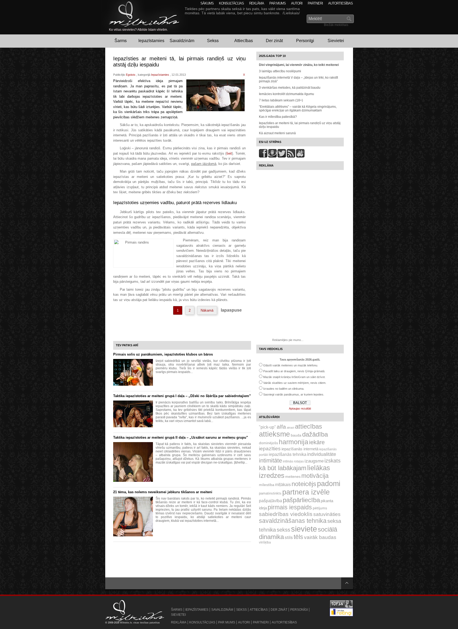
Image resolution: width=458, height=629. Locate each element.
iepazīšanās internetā (299, 449)
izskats (332, 461)
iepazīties (270, 448)
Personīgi (305, 40)
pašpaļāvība (270, 500)
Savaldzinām (182, 40)
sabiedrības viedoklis (285, 514)
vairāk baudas (320, 537)
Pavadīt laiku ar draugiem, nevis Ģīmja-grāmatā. (294, 371)
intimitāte (270, 460)
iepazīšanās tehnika (287, 454)
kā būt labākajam (282, 467)
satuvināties (327, 514)
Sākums (207, 3)
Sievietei (336, 40)
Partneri (315, 3)
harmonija (293, 442)
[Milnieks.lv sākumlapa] (140, 14)
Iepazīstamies (151, 40)
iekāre (317, 442)
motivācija (315, 475)
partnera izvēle (306, 492)
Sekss (213, 40)
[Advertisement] (288, 252)
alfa (281, 427)
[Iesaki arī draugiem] (272, 156)
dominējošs (268, 443)
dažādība (315, 434)
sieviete (304, 528)
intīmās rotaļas (293, 461)
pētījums (320, 508)
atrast (290, 427)
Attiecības (243, 40)
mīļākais (283, 484)
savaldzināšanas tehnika (293, 520)
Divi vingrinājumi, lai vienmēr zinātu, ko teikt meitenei (299, 65)
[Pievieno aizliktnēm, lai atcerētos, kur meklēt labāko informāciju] (300, 156)
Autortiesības (340, 3)
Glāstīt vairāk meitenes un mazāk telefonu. (290, 365)
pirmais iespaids (290, 507)
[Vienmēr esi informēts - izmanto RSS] (291, 156)
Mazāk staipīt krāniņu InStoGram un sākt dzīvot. (294, 377)
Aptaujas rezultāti (300, 408)
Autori (296, 3)
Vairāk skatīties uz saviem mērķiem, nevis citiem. (294, 382)
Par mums (277, 3)
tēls (298, 536)
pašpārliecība (301, 500)
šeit (229, 153)
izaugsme (314, 461)
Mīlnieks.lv (126, 622)
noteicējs (304, 483)
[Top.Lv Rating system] (341, 607)
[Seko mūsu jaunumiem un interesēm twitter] (282, 156)
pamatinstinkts (270, 493)
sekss (283, 530)
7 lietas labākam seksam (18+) (281, 100)
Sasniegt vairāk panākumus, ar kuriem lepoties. (293, 394)
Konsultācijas (231, 3)
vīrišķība (265, 542)
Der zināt (274, 40)
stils (289, 537)
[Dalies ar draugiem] (263, 156)
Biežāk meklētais (336, 25)
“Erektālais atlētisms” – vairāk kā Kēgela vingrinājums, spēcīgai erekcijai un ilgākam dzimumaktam (298, 108)
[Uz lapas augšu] (347, 583)
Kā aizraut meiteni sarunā (277, 133)
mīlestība (266, 485)
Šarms (120, 40)
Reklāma (256, 3)
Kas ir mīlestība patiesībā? (278, 117)
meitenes (293, 476)
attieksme (274, 434)
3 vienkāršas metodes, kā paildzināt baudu (289, 87)
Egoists (130, 74)
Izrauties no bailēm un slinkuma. (283, 388)
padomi (328, 483)
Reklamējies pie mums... (287, 340)
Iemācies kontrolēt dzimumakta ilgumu (286, 94)
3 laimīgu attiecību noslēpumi (280, 71)
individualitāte (321, 454)
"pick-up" (267, 427)
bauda (296, 435)
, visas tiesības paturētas (146, 622)
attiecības (308, 426)
